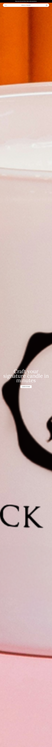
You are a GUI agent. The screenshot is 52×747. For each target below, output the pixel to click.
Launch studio (26, 386)
